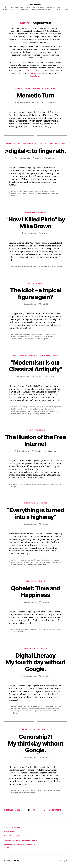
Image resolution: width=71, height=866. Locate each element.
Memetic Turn (35, 95)
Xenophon (44, 339)
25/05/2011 (39, 103)
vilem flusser (47, 711)
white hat (56, 711)
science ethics (57, 266)
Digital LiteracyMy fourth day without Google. (35, 662)
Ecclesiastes (20, 629)
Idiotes (13, 336)
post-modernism (45, 411)
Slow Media (35, 4)
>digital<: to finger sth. (35, 150)
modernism (15, 411)
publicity (27, 793)
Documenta (48, 407)
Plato (13, 195)
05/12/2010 (38, 451)
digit (36, 193)
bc (49, 191)
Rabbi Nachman (49, 629)
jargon (42, 409)
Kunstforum (49, 409)
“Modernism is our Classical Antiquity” (35, 366)
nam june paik (53, 562)
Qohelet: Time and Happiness (35, 591)
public (21, 793)
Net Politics (31, 336)
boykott (20, 484)
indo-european (53, 193)
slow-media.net (30, 70)
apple (25, 334)
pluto (49, 266)
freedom (52, 484)
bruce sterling (22, 407)
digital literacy (50, 706)
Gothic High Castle (33, 409)
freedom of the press (53, 790)
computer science (13, 144)
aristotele (38, 191)
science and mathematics (54, 144)
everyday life (29, 503)
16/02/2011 (39, 158)
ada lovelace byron (20, 191)
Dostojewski (31, 334)
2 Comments (52, 376)
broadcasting (28, 484)
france (36, 790)
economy (19, 88)
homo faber (22, 562)
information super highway (35, 562)
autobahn (14, 560)
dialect (40, 407)
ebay (43, 484)
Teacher (58, 629)
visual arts (28, 413)
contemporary (32, 407)
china (31, 790)
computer (23, 193)
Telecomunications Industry (20, 339)
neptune (44, 266)
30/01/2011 (45, 304)
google (46, 334)
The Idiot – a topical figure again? (35, 293)
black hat (26, 706)
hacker (25, 708)
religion (38, 144)
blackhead (33, 706)
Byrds (13, 629)
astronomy (15, 266)
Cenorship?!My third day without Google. (35, 743)
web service (40, 430)
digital (40, 193)
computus (30, 193)
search (57, 708)
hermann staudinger (36, 708)
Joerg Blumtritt (25, 103)
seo (26, 711)
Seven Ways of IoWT (12, 836)
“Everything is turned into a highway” (35, 513)
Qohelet (40, 629)
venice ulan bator (40, 564)
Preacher (34, 629)
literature (22, 355)
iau (31, 266)
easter (45, 193)
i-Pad (51, 334)
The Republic (35, 339)
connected (22, 560)
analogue (30, 191)
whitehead (14, 713)
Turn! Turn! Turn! (17, 632)
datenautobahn (43, 560)
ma (46, 562)
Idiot (55, 334)
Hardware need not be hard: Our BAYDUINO (20, 840)
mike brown (36, 266)
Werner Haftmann (39, 413)
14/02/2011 (45, 233)
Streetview (29, 564)
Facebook (40, 334)
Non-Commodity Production (29, 411)
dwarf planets (24, 266)
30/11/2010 (45, 524)
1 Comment (52, 103)
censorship (37, 484)
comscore (41, 706)
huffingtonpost (48, 708)
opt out (22, 564)
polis (46, 336)
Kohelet (28, 629)
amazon (14, 484)
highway (14, 562)
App (12, 334)
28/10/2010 (45, 757)
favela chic (22, 409)
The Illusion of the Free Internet (35, 440)
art (29, 283)
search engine (16, 711)
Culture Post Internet (12, 827)
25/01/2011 (38, 376)
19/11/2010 (45, 602)
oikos (37, 336)
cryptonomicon (32, 560)
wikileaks (14, 486)
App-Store (18, 334)
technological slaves (36, 711)
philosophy (38, 88)
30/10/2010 (45, 676)
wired (48, 413)
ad (12, 191)
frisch (51, 560)
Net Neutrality (21, 336)
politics (50, 336)
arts (15, 407)
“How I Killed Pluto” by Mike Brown (35, 222)
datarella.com (35, 76)
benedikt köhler (16, 706)
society (32, 793)
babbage (45, 191)
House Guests (9, 831)
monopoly (14, 793)
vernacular (20, 413)
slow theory (50, 88)
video (55, 355)
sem (23, 711)
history (28, 88)
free (47, 484)
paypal (58, 484)
